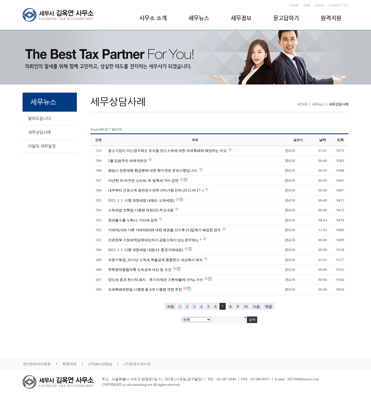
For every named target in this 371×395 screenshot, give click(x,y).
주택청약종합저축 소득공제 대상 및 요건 (140, 270)
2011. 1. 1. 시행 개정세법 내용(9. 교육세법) (141, 200)
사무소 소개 (153, 18)
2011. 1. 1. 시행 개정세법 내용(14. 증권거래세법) (146, 250)
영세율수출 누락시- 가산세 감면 (133, 220)
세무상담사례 (39, 132)
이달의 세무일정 (42, 146)
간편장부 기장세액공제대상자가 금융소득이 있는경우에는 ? (155, 240)
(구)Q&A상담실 (100, 364)
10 (246, 307)
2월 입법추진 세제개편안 (128, 161)
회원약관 (69, 364)
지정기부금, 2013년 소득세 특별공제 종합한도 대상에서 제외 (155, 260)
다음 (256, 307)
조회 (340, 140)
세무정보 (241, 18)
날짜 (322, 140)
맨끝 (268, 307)
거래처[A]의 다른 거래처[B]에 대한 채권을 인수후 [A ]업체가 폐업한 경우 (165, 230)
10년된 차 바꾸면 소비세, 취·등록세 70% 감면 (143, 180)
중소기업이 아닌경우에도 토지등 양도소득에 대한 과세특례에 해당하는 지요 (168, 151)
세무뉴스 (198, 18)
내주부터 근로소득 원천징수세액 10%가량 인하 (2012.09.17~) (156, 190)
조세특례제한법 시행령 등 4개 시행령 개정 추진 (145, 289)
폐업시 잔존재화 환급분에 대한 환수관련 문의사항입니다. (153, 170)
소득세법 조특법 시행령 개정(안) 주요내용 (141, 210)
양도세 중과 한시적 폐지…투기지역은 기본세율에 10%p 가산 (156, 280)
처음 (170, 307)
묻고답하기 (286, 18)
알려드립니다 (39, 118)
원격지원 (331, 18)
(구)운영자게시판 (137, 364)
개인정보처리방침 (37, 364)
